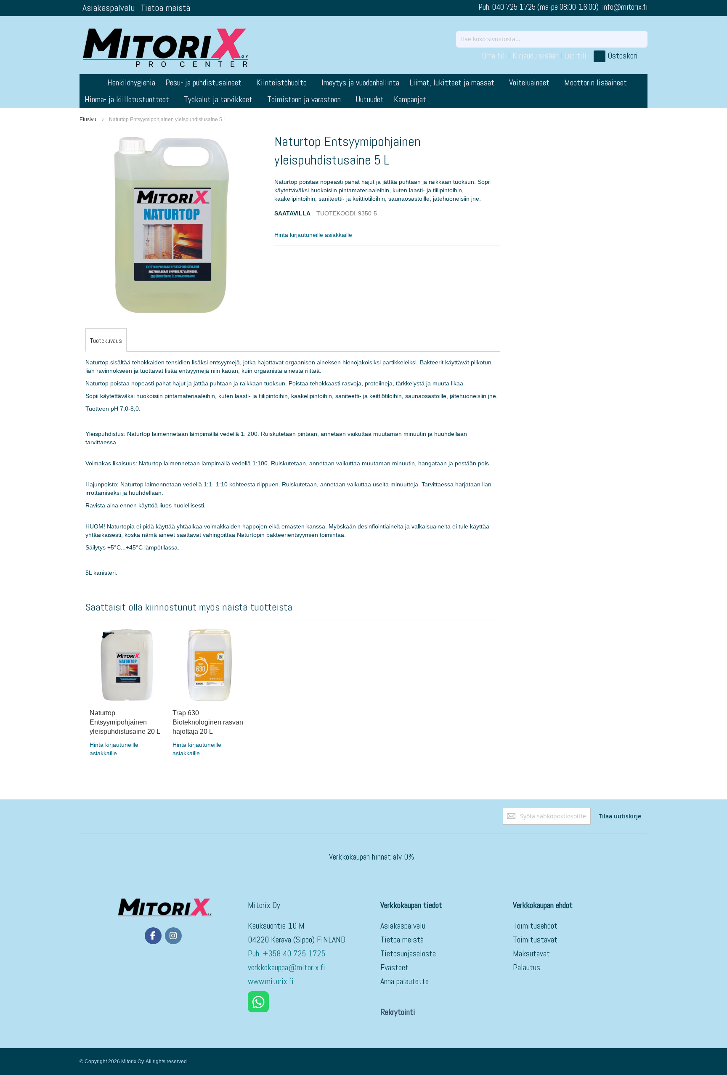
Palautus (526, 967)
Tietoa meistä (165, 7)
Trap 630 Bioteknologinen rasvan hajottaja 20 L (207, 722)
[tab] (106, 341)
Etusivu (88, 119)
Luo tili (575, 55)
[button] (313, 235)
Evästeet (394, 967)
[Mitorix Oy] (166, 47)
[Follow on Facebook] (153, 935)
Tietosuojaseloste (408, 953)
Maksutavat (531, 953)
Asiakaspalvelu (108, 7)
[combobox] (551, 39)
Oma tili (494, 55)
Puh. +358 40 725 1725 (287, 953)
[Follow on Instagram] (173, 935)
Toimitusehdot (535, 925)
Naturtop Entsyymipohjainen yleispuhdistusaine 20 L (125, 722)
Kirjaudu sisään (535, 55)
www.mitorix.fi (271, 981)
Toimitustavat (535, 939)
